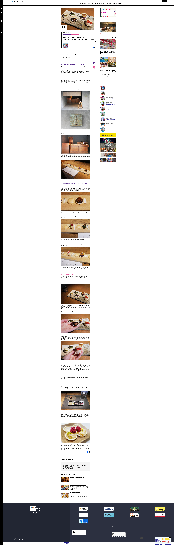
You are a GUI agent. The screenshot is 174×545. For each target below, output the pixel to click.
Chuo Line (108, 112)
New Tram (108, 128)
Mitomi (62, 79)
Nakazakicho (108, 109)
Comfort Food (103, 76)
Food (64, 32)
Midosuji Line (108, 86)
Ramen (109, 74)
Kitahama (113, 119)
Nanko (107, 129)
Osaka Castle (103, 83)
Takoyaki (111, 83)
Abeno (111, 108)
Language (163, 1)
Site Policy (14, 539)
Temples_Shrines (103, 74)
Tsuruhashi (112, 98)
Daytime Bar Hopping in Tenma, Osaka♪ (79, 486)
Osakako (107, 114)
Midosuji (107, 88)
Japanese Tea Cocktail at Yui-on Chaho (79, 478)
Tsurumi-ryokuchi (112, 104)
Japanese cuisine (68, 32)
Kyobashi (107, 104)
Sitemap (22, 539)
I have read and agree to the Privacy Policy (119, 536)
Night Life (108, 76)
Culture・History (73, 477)
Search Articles (16, 6)
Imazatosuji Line (109, 123)
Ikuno (106, 124)
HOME (13, 6)
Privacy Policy (18, 539)
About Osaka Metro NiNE (16, 538)
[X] (95, 47)
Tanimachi (107, 108)
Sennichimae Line (109, 97)
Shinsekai (107, 119)
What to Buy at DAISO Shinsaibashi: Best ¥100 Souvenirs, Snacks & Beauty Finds (107, 52)
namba (108, 83)
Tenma (110, 119)
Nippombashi (108, 98)
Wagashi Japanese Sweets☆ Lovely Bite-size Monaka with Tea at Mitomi (30, 6)
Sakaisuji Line (109, 118)
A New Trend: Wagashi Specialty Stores (70, 51)
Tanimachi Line (109, 107)
